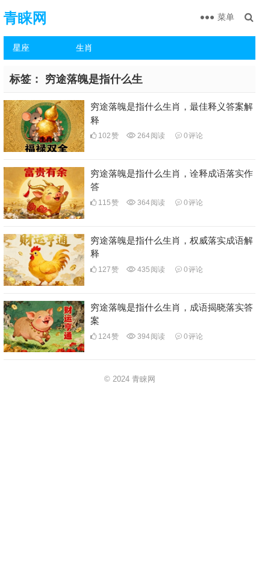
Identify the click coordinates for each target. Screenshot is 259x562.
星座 (21, 47)
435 (150, 269)
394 (150, 336)
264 (150, 135)
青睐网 (25, 18)
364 (150, 202)
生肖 (84, 47)
